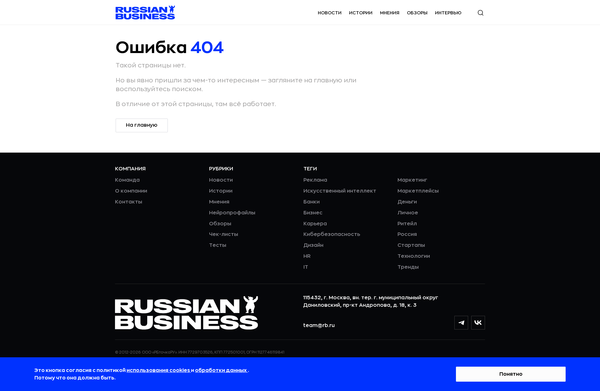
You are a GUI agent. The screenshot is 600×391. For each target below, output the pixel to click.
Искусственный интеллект (339, 190)
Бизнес (312, 212)
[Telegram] (461, 323)
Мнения (389, 13)
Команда (127, 180)
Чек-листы (223, 234)
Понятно (510, 374)
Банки (311, 201)
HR (307, 256)
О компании (131, 190)
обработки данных (221, 370)
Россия (407, 234)
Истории (360, 13)
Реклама (315, 180)
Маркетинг (412, 180)
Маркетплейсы (418, 190)
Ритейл (407, 223)
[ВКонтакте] (478, 323)
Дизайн (313, 245)
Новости (330, 13)
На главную (142, 125)
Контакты (128, 201)
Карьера (315, 223)
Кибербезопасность (331, 234)
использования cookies (159, 370)
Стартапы (411, 245)
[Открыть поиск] (480, 13)
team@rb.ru (319, 325)
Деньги (407, 201)
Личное (408, 212)
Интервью (448, 13)
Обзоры (417, 13)
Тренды (408, 267)
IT (305, 267)
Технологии (414, 256)
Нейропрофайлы (232, 212)
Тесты (217, 245)
